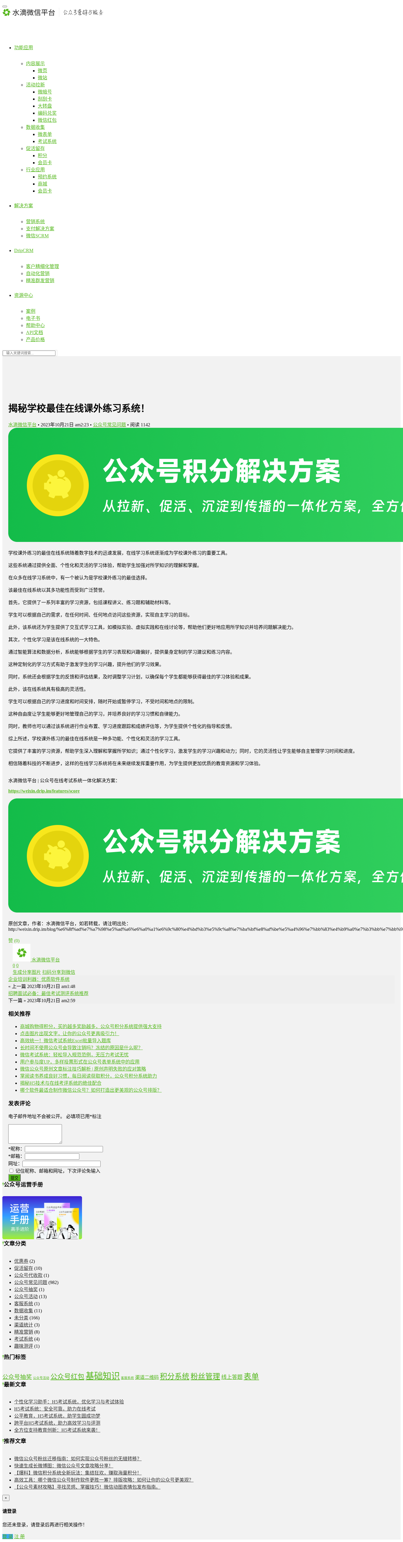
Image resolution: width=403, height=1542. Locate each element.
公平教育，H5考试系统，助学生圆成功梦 (57, 1415)
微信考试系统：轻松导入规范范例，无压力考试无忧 (74, 1054)
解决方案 (23, 205)
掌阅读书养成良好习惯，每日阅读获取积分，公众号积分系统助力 (88, 1076)
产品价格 (35, 339)
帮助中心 (35, 325)
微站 (42, 77)
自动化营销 (38, 273)
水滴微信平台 (22, 424)
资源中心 (23, 295)
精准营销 (23, 1331)
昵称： (16, 1148)
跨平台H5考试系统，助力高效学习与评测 (57, 1423)
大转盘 (45, 106)
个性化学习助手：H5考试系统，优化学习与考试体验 (69, 1401)
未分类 (21, 1317)
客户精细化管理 (42, 266)
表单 (251, 1376)
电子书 (33, 318)
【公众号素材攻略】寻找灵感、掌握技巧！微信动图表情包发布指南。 (87, 1487)
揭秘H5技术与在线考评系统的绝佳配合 (60, 1083)
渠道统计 (23, 1324)
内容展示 (35, 63)
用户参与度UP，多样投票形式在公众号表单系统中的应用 (80, 1061)
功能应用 (23, 47)
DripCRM (23, 250)
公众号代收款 (28, 1275)
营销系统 (35, 221)
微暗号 (45, 91)
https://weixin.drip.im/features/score (44, 790)
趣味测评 (23, 1346)
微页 (42, 70)
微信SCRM (37, 235)
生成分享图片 (27, 972)
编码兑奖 (47, 113)
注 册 (19, 1536)
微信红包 (47, 120)
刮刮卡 (45, 98)
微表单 (45, 134)
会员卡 (45, 162)
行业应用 (35, 169)
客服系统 (23, 1303)
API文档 (34, 332)
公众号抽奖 (26, 1289)
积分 (42, 155)
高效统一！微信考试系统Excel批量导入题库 (65, 1040)
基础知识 (103, 1376)
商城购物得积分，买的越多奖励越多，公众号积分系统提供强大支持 (91, 1026)
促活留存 (35, 148)
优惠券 (21, 1261)
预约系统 (47, 176)
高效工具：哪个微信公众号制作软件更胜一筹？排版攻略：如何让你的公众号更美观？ (104, 1479)
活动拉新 (35, 84)
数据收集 (35, 127)
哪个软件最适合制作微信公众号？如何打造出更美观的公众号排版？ (91, 1090)
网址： (15, 1163)
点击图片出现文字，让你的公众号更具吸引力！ (69, 1033)
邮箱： (16, 1156)
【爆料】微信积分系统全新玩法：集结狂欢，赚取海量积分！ (78, 1472)
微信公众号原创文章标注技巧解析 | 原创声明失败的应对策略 (83, 1068)
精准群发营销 (40, 280)
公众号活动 (26, 1296)
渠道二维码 (147, 1377)
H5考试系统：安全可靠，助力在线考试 (55, 1408)
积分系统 (174, 1376)
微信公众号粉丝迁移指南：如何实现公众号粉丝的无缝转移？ (78, 1458)
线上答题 (232, 1377)
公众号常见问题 (109, 424)
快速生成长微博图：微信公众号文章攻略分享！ (63, 1465)
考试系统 (47, 141)
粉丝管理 (205, 1376)
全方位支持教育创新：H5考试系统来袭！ (57, 1430)
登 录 (7, 1536)
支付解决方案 (40, 228)
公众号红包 (67, 1376)
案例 (30, 311)
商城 (42, 183)
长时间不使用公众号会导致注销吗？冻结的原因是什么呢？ (81, 1047)
